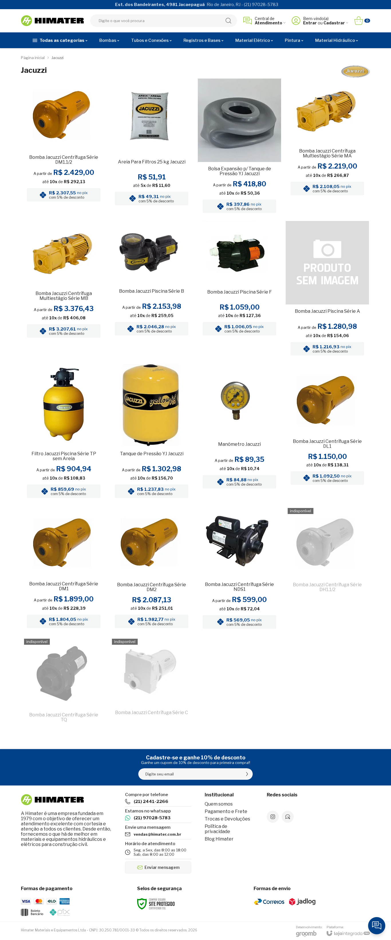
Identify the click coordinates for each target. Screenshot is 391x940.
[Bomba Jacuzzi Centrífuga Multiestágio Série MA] (327, 147)
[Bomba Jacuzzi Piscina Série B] (151, 290)
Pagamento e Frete (226, 811)
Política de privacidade (217, 829)
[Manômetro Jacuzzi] (239, 432)
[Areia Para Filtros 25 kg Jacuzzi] (151, 147)
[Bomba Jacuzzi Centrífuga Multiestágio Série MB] (63, 290)
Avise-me (327, 621)
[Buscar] (228, 20)
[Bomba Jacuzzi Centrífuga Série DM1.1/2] (63, 147)
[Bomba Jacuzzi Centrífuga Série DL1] (327, 432)
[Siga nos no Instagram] (273, 817)
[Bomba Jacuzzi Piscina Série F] (239, 290)
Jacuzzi (58, 57)
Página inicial (33, 57)
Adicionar (163, 170)
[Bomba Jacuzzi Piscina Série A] (327, 290)
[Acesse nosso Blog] (288, 817)
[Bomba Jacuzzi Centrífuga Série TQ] (63, 683)
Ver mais (64, 170)
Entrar (310, 23)
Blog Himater (219, 839)
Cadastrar (334, 23)
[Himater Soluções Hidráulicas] (52, 21)
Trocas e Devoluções (227, 819)
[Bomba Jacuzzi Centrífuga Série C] (151, 683)
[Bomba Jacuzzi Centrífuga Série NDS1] (239, 569)
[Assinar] (247, 774)
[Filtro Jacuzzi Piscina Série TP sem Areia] (63, 432)
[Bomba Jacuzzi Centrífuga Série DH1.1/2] (327, 569)
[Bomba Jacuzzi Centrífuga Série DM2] (151, 569)
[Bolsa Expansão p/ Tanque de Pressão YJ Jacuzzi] (239, 147)
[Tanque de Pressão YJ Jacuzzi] (151, 432)
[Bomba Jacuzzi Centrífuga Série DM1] (63, 569)
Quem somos (219, 804)
